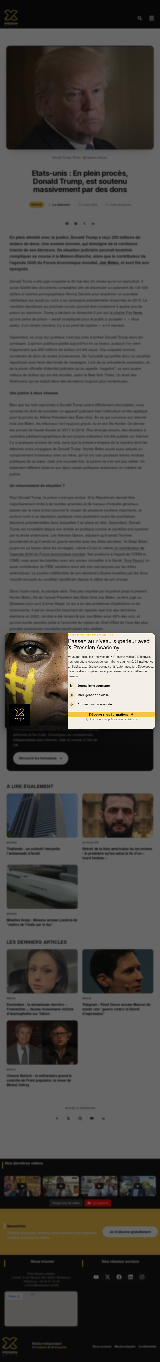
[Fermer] (148, 640)
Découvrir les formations (109, 714)
